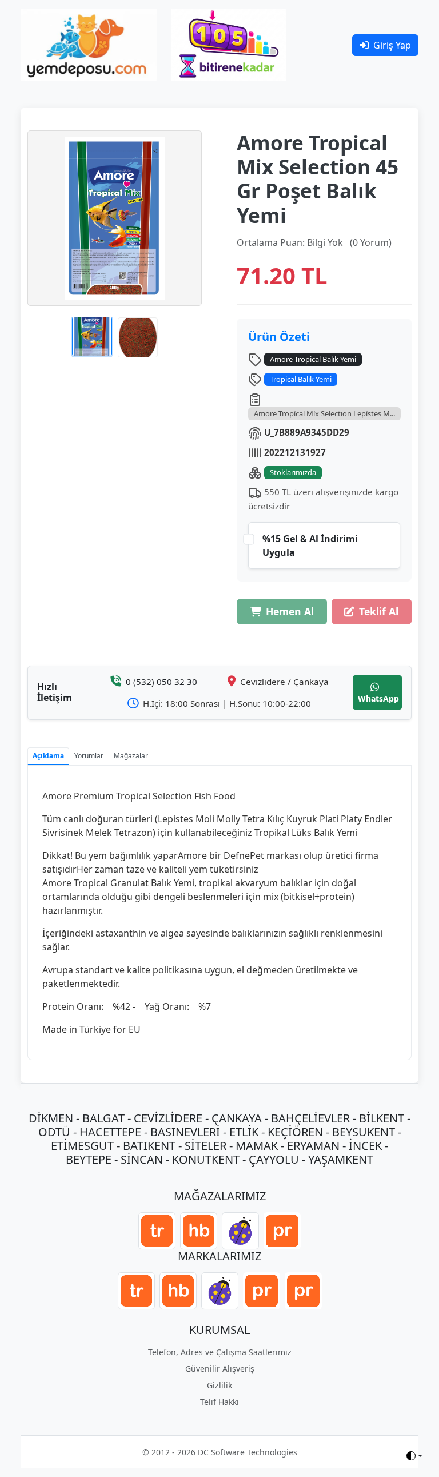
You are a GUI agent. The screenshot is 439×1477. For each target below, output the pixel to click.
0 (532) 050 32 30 (161, 681)
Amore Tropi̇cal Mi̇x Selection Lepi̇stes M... (324, 413)
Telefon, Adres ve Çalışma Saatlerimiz (220, 1352)
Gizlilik (219, 1385)
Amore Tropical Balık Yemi (313, 359)
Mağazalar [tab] (131, 756)
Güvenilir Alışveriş (219, 1368)
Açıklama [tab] (48, 756)
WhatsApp (378, 698)
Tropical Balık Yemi (301, 379)
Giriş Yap (392, 45)
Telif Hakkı (219, 1401)
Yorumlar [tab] (88, 756)
